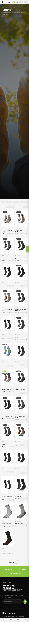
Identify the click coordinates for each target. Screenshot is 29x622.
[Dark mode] (13, 2)
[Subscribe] (25, 601)
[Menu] (25, 2)
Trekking (9, 202)
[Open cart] (17, 2)
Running (16, 202)
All (3, 202)
